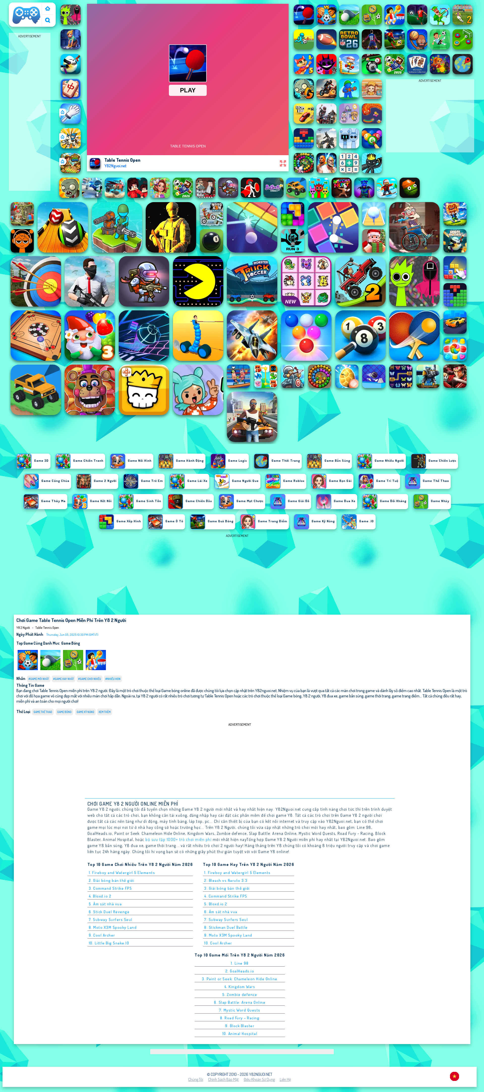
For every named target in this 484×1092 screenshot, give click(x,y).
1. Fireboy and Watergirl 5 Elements (122, 872)
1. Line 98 (240, 963)
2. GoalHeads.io (239, 971)
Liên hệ (285, 1079)
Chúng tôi (195, 1079)
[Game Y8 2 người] (47, 9)
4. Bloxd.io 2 (100, 896)
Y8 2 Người (19, 5)
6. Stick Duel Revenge (109, 911)
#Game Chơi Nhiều (89, 679)
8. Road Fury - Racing (240, 1018)
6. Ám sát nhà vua (220, 911)
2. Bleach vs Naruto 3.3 (226, 880)
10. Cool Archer (218, 943)
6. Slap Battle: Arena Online (239, 1002)
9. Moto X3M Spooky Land (228, 935)
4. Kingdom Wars (239, 986)
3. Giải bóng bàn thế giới (227, 888)
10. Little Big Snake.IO (109, 943)
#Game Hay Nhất (63, 679)
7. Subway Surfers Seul (110, 919)
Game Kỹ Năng (85, 712)
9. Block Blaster (239, 1025)
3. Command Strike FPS (110, 888)
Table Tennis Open (47, 627)
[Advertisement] (29, 115)
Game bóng (70, 643)
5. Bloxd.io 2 (215, 904)
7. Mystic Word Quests (239, 1010)
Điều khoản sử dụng (259, 1079)
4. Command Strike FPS (225, 896)
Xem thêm (105, 712)
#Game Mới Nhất (38, 679)
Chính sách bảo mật (223, 1079)
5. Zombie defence (239, 994)
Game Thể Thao (43, 712)
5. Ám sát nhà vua (105, 904)
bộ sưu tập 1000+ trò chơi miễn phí (178, 839)
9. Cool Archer (102, 935)
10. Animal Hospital (239, 1033)
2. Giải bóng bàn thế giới (111, 880)
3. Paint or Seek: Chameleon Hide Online (240, 978)
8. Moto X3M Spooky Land (113, 927)
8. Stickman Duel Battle (226, 927)
